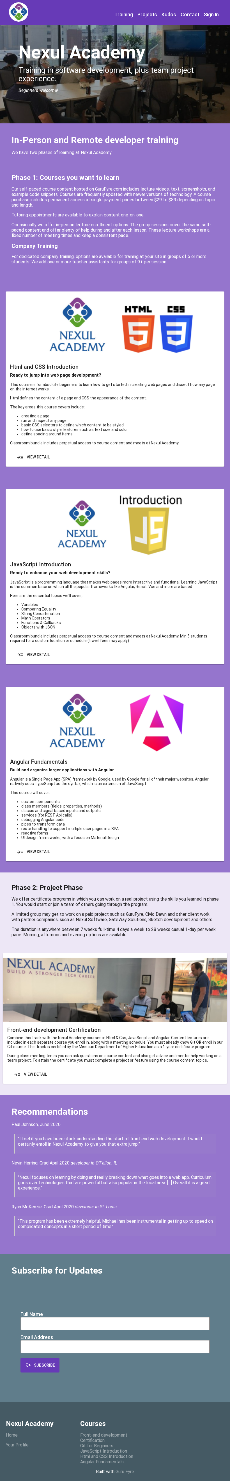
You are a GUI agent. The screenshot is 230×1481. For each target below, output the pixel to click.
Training (123, 14)
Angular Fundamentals (102, 1461)
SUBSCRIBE (40, 1365)
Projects (147, 14)
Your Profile (17, 1445)
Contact (190, 14)
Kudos (169, 14)
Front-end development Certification (103, 1437)
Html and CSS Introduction (106, 1456)
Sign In (211, 14)
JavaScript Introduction (103, 1451)
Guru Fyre (125, 1471)
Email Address (36, 1337)
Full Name (31, 1314)
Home (12, 1435)
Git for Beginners (96, 1445)
